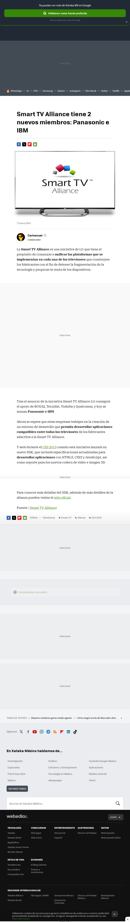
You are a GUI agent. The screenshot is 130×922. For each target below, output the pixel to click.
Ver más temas (17, 788)
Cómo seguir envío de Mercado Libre (96, 717)
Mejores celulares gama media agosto (51, 717)
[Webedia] (17, 816)
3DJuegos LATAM (40, 895)
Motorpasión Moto (111, 837)
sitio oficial (62, 497)
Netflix (116, 90)
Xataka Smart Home (18, 847)
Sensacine (60, 832)
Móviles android (98, 773)
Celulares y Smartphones (62, 767)
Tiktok (75, 731)
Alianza (81, 517)
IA (28, 90)
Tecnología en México (60, 773)
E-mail (35, 144)
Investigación (15, 761)
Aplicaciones (96, 767)
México (11, 780)
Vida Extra (36, 837)
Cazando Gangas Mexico (102, 761)
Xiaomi (61, 90)
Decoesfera (14, 869)
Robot (104, 90)
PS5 (36, 90)
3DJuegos (36, 832)
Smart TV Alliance (43, 508)
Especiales (14, 767)
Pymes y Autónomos (37, 871)
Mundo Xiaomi (15, 851)
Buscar (118, 803)
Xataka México (15, 895)
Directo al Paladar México (87, 897)
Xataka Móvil (14, 837)
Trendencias (14, 864)
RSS (55, 731)
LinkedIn (68, 731)
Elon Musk (90, 90)
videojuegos (55, 780)
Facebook (19, 144)
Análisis (52, 761)
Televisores (48, 517)
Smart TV (66, 517)
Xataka (11, 832)
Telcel (92, 780)
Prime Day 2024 (16, 773)
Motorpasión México (108, 897)
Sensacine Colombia (60, 901)
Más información (21, 918)
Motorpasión (108, 832)
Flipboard (30, 144)
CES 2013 (49, 447)
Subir (113, 817)
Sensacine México (64, 895)
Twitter (24, 144)
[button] (37, 235)
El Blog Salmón (39, 864)
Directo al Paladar (87, 832)
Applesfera (13, 842)
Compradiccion (16, 874)
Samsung (48, 90)
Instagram (75, 90)
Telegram (48, 731)
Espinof (58, 837)
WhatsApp (16, 90)
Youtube (34, 731)
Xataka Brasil (14, 900)
